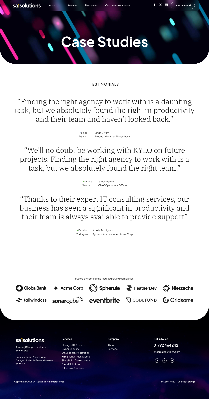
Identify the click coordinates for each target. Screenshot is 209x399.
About (111, 345)
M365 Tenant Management (77, 356)
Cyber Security (70, 348)
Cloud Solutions (71, 364)
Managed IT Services (73, 345)
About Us (54, 5)
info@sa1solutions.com (166, 351)
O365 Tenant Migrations (75, 352)
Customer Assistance (117, 5)
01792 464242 (165, 345)
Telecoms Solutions (73, 368)
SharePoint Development (76, 360)
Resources (91, 5)
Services (72, 5)
